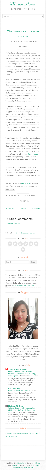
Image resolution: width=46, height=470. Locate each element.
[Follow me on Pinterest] (25, 243)
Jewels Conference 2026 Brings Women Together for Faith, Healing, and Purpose (22, 373)
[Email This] (6, 189)
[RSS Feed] (23, 249)
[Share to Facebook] (14, 189)
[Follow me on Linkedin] (31, 243)
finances (31, 196)
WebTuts (16, 465)
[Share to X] (11, 189)
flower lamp (33, 154)
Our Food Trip (14, 388)
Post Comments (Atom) (26, 233)
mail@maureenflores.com (23, 285)
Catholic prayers (17, 433)
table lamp (35, 117)
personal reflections (11, 436)
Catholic (8, 433)
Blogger (38, 463)
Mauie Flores (23, 4)
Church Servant (28, 433)
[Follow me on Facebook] (10, 243)
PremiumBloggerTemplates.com (23, 467)
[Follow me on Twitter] (15, 243)
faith (38, 433)
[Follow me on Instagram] (36, 243)
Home (23, 208)
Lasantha (36, 465)
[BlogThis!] (9, 189)
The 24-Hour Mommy (17, 369)
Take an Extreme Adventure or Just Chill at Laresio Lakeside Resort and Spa (22, 410)
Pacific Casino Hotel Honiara (19, 391)
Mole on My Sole (15, 406)
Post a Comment (13, 223)
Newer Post (11, 208)
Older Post (35, 208)
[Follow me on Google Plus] (20, 243)
